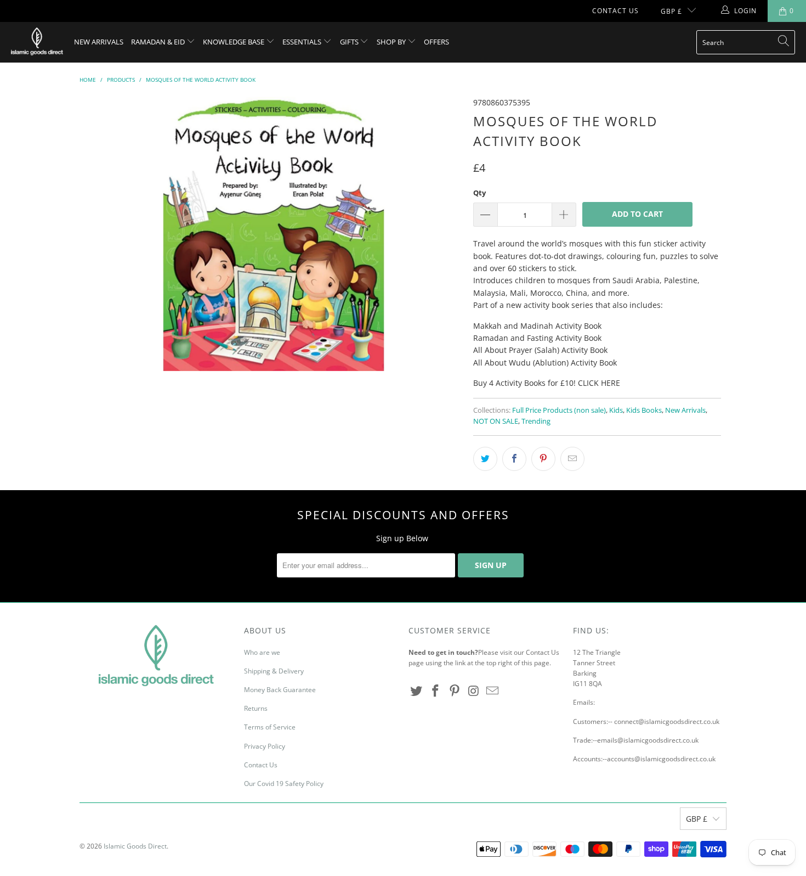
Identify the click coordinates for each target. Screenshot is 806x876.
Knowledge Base (234, 42)
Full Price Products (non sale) (559, 410)
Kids (616, 410)
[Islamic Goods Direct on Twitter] (416, 691)
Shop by (392, 42)
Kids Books (644, 410)
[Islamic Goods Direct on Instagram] (474, 691)
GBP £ (671, 11)
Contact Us (615, 10)
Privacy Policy (264, 746)
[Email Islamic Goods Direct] (493, 691)
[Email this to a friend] (572, 459)
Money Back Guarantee (280, 689)
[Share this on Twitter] (485, 459)
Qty (479, 193)
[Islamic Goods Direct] (37, 42)
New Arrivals (98, 42)
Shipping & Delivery (274, 671)
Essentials (302, 42)
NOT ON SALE (495, 421)
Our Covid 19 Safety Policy (283, 783)
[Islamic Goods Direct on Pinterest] (454, 691)
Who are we (262, 652)
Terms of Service (270, 727)
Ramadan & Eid (158, 42)
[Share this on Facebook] (514, 459)
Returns (256, 708)
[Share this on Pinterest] (543, 459)
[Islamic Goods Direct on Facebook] (436, 691)
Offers (436, 42)
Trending (535, 421)
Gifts (350, 42)
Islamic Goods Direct (135, 846)
